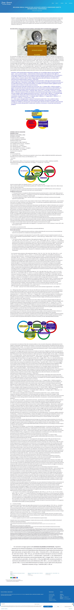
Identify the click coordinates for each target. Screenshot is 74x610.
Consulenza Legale (51, 594)
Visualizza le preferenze (68, 606)
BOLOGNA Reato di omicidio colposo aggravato (13, 581)
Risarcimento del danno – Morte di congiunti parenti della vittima (15, 580)
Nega (58, 606)
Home (53, 3)
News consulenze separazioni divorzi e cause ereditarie (13, 579)
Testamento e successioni (52, 600)
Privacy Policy (5, 608)
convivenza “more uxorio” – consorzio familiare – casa (52, 573)
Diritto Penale (51, 596)
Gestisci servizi (70, 608)
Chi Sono (62, 3)
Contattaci (70, 3)
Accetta (48, 606)
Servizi (57, 3)
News (66, 3)
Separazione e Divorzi (52, 599)
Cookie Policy (2, 608)
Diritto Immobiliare (52, 595)
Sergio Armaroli (39, 10)
